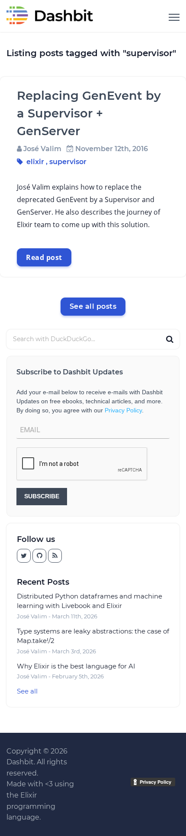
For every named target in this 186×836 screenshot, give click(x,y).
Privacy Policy (123, 410)
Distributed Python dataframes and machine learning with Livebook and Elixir (89, 601)
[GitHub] (24, 556)
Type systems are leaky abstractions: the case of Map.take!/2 (93, 636)
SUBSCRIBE (41, 496)
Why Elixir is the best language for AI (76, 666)
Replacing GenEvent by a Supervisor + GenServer (89, 113)
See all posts (93, 306)
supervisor (68, 162)
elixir (35, 162)
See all (27, 691)
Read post (44, 257)
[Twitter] (39, 556)
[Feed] (55, 556)
